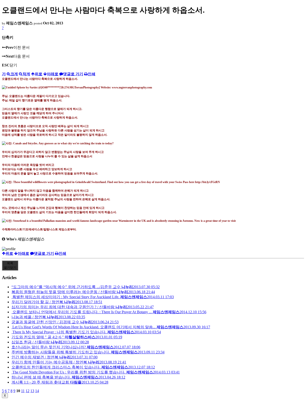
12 (27, 391)
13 (32, 391)
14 (37, 391)
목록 (10, 265)
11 (23, 391)
